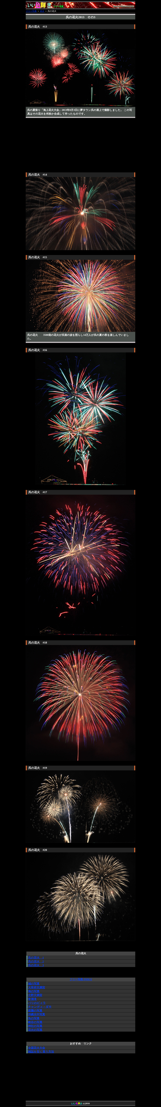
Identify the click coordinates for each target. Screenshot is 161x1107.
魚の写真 (34, 1018)
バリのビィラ (37, 1002)
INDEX (88, 979)
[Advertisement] (80, 144)
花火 (42, 11)
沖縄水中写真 (36, 1014)
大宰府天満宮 (36, 987)
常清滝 (32, 999)
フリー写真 (31, 11)
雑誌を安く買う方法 (41, 1051)
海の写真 (34, 991)
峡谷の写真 (35, 1022)
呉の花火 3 (36, 965)
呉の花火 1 (36, 957)
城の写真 (34, 983)
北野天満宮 (35, 995)
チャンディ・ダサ (40, 1006)
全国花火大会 (36, 1047)
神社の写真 (35, 1026)
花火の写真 (35, 1029)
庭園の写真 (35, 1010)
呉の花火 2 (36, 961)
